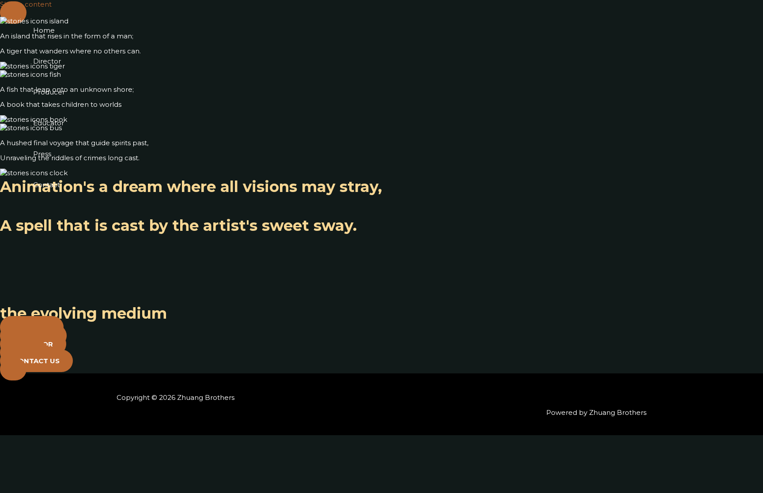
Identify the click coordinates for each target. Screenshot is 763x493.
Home (44, 30)
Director (47, 61)
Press (42, 154)
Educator (48, 123)
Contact (46, 185)
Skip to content (26, 4)
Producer (49, 92)
